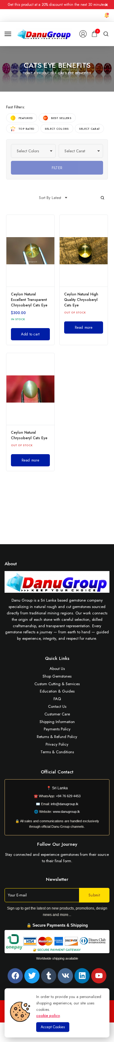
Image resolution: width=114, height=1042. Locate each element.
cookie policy (48, 1015)
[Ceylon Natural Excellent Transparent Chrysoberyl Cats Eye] (30, 250)
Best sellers (61, 118)
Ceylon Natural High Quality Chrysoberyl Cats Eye (81, 299)
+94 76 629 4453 (68, 796)
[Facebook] (15, 975)
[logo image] (44, 33)
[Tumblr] (48, 975)
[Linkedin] (82, 975)
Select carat (89, 129)
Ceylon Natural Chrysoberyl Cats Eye (29, 435)
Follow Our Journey (57, 844)
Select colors (57, 129)
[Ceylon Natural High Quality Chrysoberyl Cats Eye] (84, 250)
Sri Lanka (60, 788)
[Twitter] (32, 975)
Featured (26, 118)
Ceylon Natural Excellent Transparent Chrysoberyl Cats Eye (29, 299)
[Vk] (65, 975)
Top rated (27, 129)
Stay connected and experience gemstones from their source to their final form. (57, 858)
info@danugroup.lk (64, 804)
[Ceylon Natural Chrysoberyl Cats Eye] (30, 389)
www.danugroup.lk (66, 811)
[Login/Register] (83, 34)
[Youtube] (98, 975)
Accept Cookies (53, 1027)
